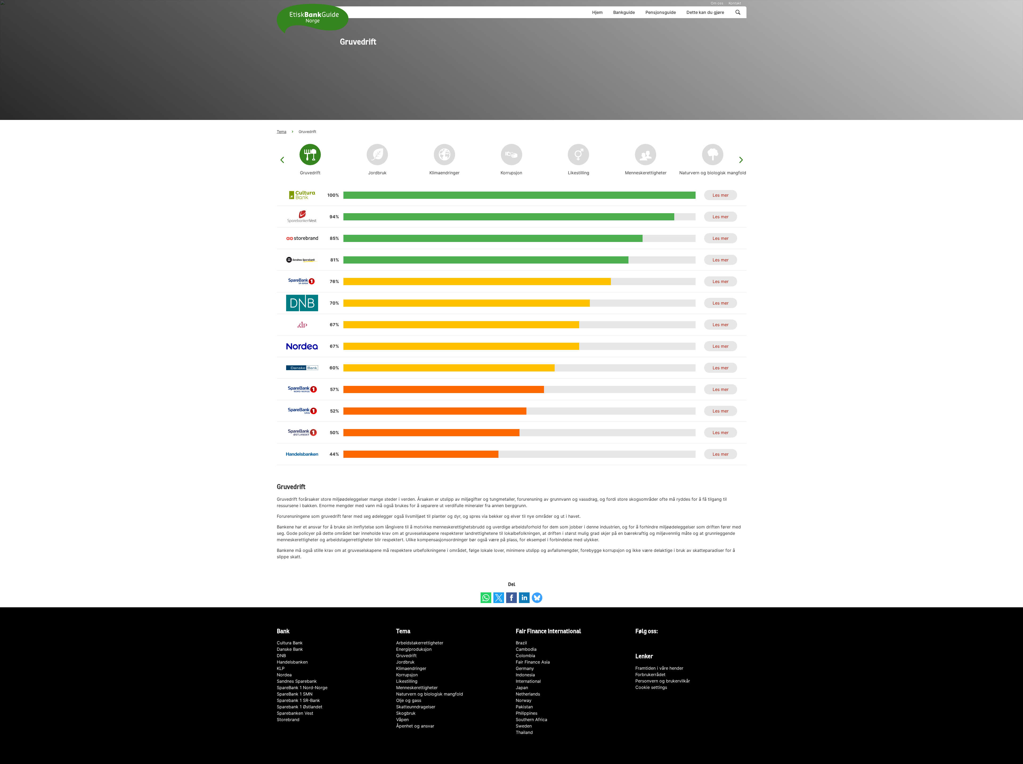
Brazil (521, 642)
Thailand (524, 732)
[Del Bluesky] (537, 597)
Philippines (526, 713)
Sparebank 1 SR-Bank (298, 700)
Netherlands (528, 694)
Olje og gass (408, 700)
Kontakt (735, 3)
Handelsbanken (292, 662)
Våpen (402, 719)
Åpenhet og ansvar (415, 726)
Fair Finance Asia (533, 662)
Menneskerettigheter (417, 687)
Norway (523, 700)
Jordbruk (405, 662)
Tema (281, 131)
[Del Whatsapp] (486, 597)
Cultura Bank (290, 642)
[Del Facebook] (511, 597)
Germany (525, 668)
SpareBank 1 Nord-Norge (302, 687)
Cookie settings (651, 687)
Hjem (597, 12)
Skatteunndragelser (415, 706)
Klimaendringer (411, 668)
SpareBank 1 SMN (294, 694)
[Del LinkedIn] (524, 597)
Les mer (721, 195)
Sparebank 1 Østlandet (299, 706)
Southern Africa (531, 719)
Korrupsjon (407, 674)
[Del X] (498, 597)
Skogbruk (406, 713)
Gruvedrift (406, 655)
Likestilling (406, 681)
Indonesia (525, 674)
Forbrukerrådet (650, 674)
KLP (281, 668)
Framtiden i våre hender (659, 668)
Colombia (525, 655)
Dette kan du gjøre (705, 12)
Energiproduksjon (414, 649)
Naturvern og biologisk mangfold (429, 694)
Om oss (717, 3)
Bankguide (624, 12)
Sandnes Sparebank (297, 681)
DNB (281, 655)
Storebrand (288, 719)
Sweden (524, 726)
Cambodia (526, 649)
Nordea (284, 674)
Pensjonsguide (661, 12)
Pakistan (524, 706)
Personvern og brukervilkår (662, 681)
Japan (522, 687)
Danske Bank (290, 649)
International (528, 681)
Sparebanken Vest (295, 713)
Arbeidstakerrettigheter (419, 642)
